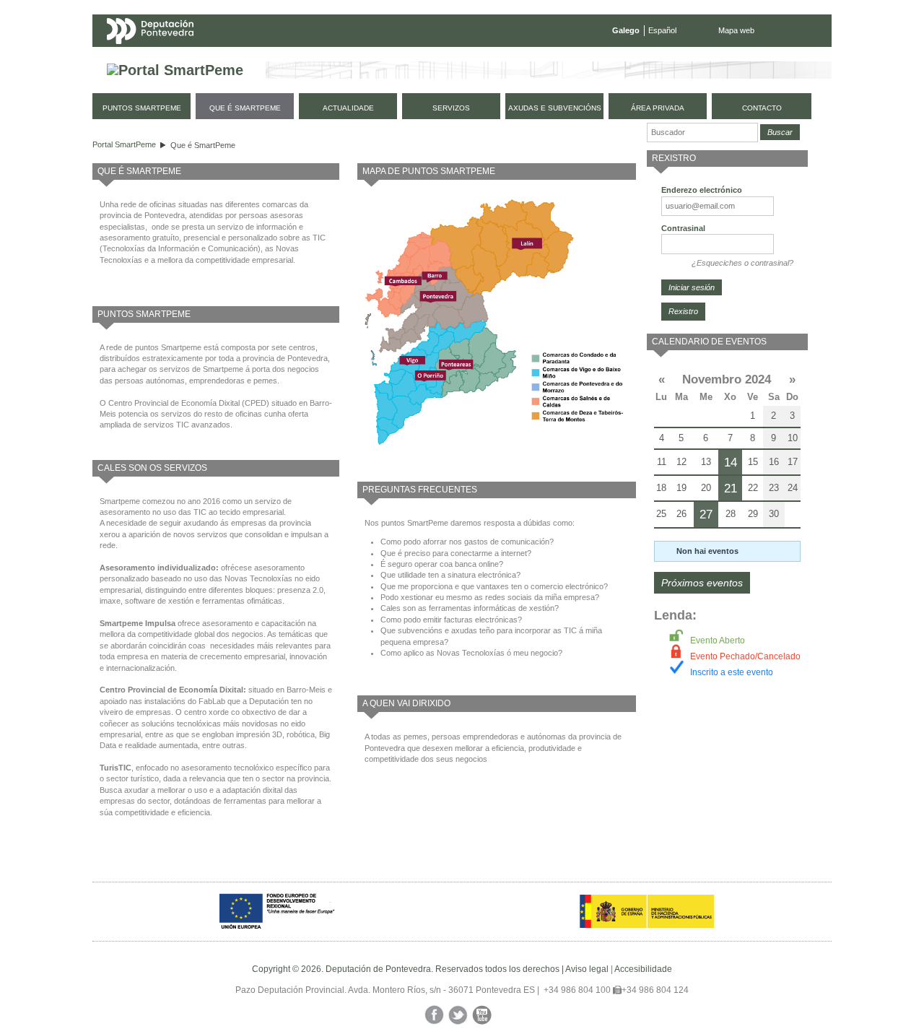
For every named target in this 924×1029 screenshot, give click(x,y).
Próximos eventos (702, 583)
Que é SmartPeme (202, 145)
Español (662, 30)
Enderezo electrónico (701, 190)
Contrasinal (683, 228)
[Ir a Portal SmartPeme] (175, 70)
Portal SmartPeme (124, 144)
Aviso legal (587, 969)
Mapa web (736, 30)
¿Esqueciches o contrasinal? (742, 263)
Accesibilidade (643, 969)
